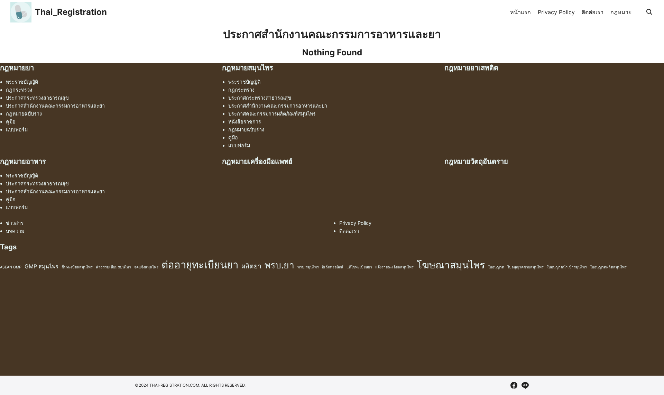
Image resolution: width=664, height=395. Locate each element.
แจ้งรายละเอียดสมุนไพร (394, 267)
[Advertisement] (207, 327)
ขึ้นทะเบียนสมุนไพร (77, 267)
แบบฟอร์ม (17, 129)
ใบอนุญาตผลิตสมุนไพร (608, 267)
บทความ (15, 231)
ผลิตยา (251, 266)
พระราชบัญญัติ (22, 82)
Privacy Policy (556, 12)
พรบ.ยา (279, 264)
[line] (525, 385)
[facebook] (514, 385)
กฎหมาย (620, 12)
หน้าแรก (520, 12)
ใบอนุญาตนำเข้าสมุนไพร (567, 267)
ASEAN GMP (10, 267)
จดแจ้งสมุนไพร (146, 267)
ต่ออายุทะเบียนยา (200, 265)
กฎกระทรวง (19, 90)
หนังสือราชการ (244, 122)
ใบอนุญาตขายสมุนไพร (525, 267)
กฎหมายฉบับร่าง (24, 114)
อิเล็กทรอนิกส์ (332, 267)
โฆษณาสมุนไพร (451, 265)
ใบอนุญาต (496, 267)
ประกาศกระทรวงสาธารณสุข (37, 98)
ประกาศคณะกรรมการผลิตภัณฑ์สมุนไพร (272, 114)
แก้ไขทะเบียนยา (359, 267)
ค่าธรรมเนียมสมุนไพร (113, 267)
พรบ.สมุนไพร (308, 267)
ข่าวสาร (15, 223)
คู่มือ (11, 122)
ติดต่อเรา (592, 12)
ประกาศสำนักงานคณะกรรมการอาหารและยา (55, 106)
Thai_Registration (71, 12)
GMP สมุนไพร (41, 266)
